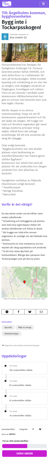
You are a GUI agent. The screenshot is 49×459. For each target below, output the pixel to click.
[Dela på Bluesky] (30, 311)
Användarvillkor (8, 429)
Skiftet (12, 434)
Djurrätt (8, 327)
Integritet (23, 429)
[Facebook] (33, 429)
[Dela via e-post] (41, 311)
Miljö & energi (24, 327)
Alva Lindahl (17, 37)
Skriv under (24, 453)
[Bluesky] (40, 429)
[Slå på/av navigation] (43, 4)
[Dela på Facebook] (18, 311)
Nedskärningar (11, 333)
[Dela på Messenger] (7, 311)
